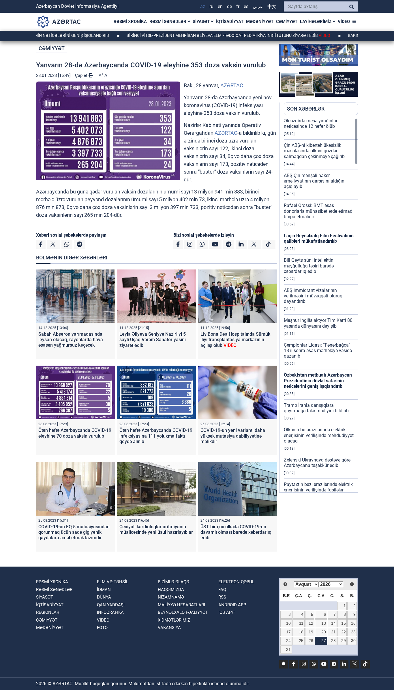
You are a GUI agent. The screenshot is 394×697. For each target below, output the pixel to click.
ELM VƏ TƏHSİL (112, 581)
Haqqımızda (171, 589)
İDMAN (104, 589)
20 (323, 632)
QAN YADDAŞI (111, 604)
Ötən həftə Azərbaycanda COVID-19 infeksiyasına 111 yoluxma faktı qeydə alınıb (155, 436)
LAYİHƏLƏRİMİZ (316, 21)
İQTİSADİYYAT (229, 21)
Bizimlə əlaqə (173, 581)
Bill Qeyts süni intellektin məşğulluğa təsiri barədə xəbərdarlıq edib (309, 265)
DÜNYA (104, 597)
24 (288, 640)
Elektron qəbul (236, 581)
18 (301, 632)
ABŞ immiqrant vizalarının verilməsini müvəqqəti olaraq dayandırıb (313, 296)
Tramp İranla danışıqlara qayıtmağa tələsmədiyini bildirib (316, 407)
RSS (222, 597)
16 (353, 623)
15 (343, 623)
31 (288, 649)
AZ (202, 6)
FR (237, 6)
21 (333, 632)
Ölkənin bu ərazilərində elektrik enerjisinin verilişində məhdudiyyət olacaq (319, 435)
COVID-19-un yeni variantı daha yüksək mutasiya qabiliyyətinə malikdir (232, 436)
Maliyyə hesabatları (181, 604)
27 (323, 640)
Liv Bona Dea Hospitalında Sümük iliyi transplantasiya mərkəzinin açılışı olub (235, 339)
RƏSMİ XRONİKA (130, 21)
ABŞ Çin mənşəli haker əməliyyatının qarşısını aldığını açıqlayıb (315, 181)
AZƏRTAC (231, 85)
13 (323, 623)
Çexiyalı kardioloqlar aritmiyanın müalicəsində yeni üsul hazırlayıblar (156, 529)
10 (288, 623)
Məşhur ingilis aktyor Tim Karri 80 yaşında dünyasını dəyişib (318, 323)
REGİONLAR (47, 612)
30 (353, 640)
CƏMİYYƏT (286, 21)
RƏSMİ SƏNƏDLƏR (168, 21)
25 (301, 640)
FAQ (222, 589)
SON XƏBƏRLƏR (305, 109)
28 (333, 640)
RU (211, 6)
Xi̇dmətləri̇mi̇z (174, 620)
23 (353, 632)
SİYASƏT (202, 21)
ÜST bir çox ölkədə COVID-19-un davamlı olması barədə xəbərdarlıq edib (235, 532)
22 (343, 632)
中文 (272, 6)
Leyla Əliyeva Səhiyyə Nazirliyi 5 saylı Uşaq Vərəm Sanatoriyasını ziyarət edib (152, 339)
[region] (321, 305)
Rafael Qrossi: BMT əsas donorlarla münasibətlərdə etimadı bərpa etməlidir (319, 211)
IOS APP (226, 612)
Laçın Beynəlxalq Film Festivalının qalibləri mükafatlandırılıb (319, 238)
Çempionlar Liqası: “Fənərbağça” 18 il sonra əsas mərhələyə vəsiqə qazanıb (318, 350)
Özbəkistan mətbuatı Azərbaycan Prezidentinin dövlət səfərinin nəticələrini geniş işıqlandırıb (318, 380)
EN (220, 6)
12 (311, 623)
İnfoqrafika (110, 612)
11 (301, 623)
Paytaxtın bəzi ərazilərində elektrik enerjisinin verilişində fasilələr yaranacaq (318, 490)
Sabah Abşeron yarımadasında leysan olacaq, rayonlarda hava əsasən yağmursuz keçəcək (70, 339)
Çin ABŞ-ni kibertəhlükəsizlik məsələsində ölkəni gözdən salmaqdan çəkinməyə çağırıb (314, 151)
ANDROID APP (232, 604)
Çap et (82, 75)
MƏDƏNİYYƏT (259, 21)
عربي (258, 6)
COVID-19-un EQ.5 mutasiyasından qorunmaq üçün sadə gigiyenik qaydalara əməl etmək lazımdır (74, 532)
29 (343, 640)
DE (229, 6)
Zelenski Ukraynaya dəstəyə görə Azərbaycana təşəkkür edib (317, 462)
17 (288, 632)
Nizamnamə (171, 597)
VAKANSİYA (169, 627)
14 (333, 623)
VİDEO (344, 21)
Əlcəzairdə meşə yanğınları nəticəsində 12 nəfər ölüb (311, 123)
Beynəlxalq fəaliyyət (183, 612)
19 (311, 632)
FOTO (102, 627)
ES (246, 6)
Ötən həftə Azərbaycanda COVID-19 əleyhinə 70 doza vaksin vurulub (74, 433)
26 (311, 640)
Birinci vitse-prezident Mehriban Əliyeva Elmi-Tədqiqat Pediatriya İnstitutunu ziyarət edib (204, 35)
